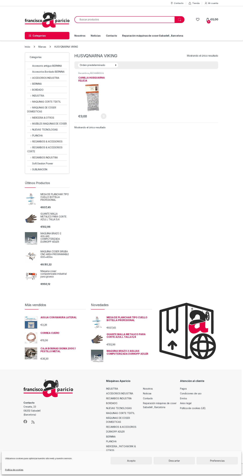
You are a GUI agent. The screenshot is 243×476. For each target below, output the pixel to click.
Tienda (195, 3)
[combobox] (124, 19)
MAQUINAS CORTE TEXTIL (46, 101)
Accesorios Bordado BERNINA (48, 71)
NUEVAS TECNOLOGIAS (45, 129)
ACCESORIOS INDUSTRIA (45, 77)
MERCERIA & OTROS (43, 117)
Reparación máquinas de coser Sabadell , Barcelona (152, 35)
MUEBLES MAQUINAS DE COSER (49, 123)
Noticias (96, 35)
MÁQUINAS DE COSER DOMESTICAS (41, 109)
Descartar (174, 460)
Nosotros (79, 35)
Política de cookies (14, 470)
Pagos (183, 388)
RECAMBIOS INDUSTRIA (45, 157)
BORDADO (37, 89)
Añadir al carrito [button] (103, 116)
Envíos (183, 398)
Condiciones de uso (191, 393)
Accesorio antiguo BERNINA (47, 65)
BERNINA (37, 83)
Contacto (178, 3)
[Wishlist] (198, 19)
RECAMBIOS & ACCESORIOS (91, 74)
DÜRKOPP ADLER (115, 431)
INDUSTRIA (38, 95)
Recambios (83, 73)
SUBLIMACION (39, 169)
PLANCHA (37, 135)
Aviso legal (185, 403)
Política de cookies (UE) (193, 408)
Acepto (131, 460)
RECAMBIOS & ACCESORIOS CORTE (44, 149)
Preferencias (217, 460)
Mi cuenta (213, 3)
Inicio (27, 46)
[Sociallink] (25, 421)
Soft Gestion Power (42, 163)
